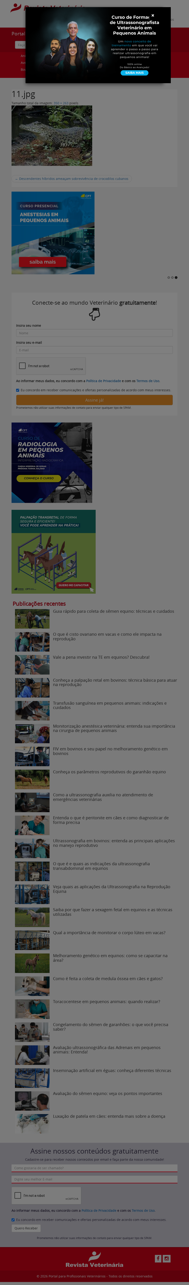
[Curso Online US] (98, 45)
